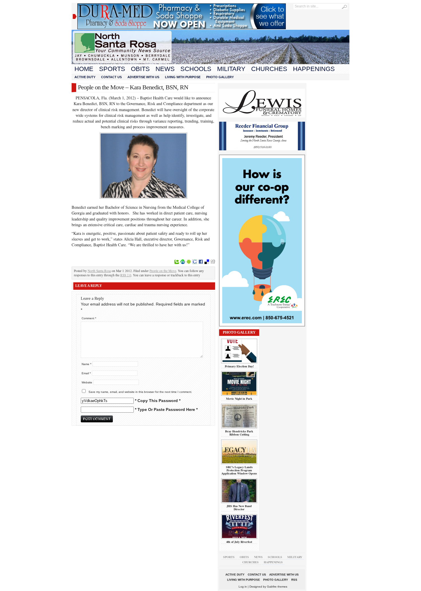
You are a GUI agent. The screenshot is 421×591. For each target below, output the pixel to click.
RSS (294, 579)
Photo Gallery (220, 77)
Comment (89, 318)
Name (86, 364)
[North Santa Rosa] (210, 62)
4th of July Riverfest (239, 541)
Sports (112, 68)
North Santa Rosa (99, 271)
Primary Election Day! (239, 366)
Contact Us (111, 77)
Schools (195, 68)
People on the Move (162, 271)
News (165, 68)
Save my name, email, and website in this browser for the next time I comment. (140, 391)
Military (231, 68)
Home (83, 68)
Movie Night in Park (239, 398)
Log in (243, 586)
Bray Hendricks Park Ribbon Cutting (239, 433)
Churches (269, 68)
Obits (140, 68)
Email (86, 373)
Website (87, 382)
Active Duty (84, 77)
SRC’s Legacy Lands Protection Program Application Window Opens (239, 470)
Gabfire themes (277, 586)
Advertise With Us (143, 77)
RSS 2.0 (125, 275)
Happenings (314, 68)
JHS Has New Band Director (239, 507)
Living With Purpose (182, 77)
